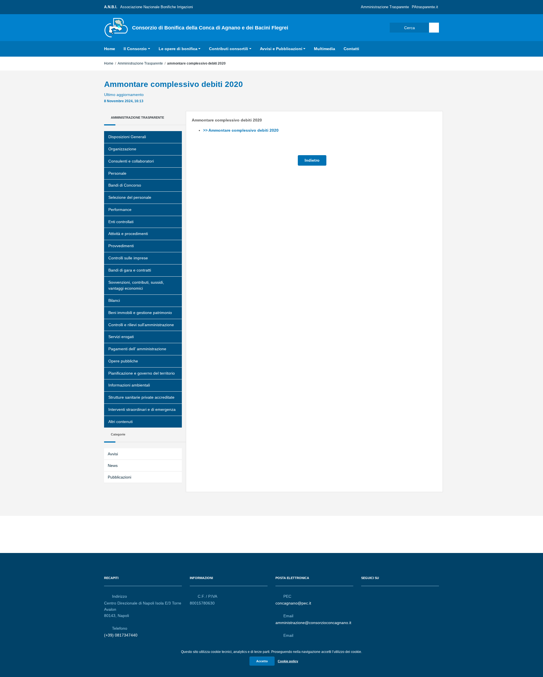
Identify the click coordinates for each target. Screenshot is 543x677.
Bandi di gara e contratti (129, 270)
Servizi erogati (121, 336)
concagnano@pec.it (293, 603)
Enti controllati (120, 221)
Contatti (351, 48)
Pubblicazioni (119, 477)
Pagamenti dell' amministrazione (137, 349)
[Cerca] (434, 28)
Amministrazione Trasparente (385, 7)
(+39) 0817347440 (120, 635)
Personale (117, 173)
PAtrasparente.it (425, 7)
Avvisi (113, 454)
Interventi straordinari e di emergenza (142, 409)
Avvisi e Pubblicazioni (281, 48)
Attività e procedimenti (128, 233)
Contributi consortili (228, 48)
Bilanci (114, 300)
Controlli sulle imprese (128, 258)
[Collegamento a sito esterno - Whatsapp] (385, 593)
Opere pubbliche (123, 361)
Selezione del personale (129, 197)
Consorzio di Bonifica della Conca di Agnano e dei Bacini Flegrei (210, 28)
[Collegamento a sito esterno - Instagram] (374, 593)
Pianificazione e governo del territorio (141, 373)
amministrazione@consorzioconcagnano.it (313, 622)
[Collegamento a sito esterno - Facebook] (364, 593)
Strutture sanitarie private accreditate (141, 397)
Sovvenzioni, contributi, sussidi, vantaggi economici (136, 285)
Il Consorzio (135, 48)
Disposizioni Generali (127, 136)
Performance (120, 209)
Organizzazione (122, 149)
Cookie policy (288, 661)
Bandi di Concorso (124, 185)
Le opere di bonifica (178, 48)
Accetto (262, 661)
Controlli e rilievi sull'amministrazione (141, 325)
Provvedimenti (121, 246)
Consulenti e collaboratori (131, 161)
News (113, 465)
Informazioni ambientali (129, 385)
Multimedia (324, 48)
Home (109, 48)
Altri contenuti (120, 421)
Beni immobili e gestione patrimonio (140, 312)
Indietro (312, 160)
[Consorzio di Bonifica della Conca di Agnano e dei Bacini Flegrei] (116, 27)
